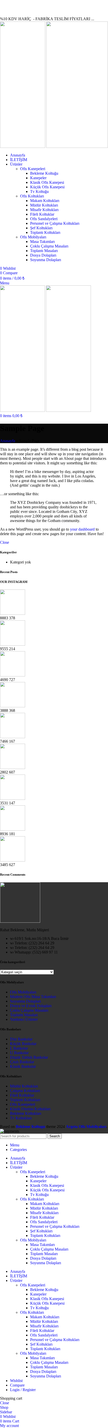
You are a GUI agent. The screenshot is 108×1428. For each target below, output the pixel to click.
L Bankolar (19, 1048)
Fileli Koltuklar (42, 214)
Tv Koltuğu (39, 191)
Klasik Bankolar (23, 1066)
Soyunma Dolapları (45, 260)
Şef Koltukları (41, 228)
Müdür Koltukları (44, 205)
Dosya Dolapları (43, 255)
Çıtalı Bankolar (22, 1062)
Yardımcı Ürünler (24, 1019)
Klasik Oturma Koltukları (30, 1109)
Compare (17, 1385)
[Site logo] (23, 146)
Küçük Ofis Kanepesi (47, 187)
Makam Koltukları (44, 200)
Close (4, 542)
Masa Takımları (42, 241)
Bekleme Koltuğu (44, 173)
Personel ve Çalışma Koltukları (54, 223)
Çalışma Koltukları (25, 1091)
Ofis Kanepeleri (32, 169)
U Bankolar (19, 1053)
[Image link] (20, 921)
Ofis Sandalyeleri (44, 219)
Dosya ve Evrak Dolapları (30, 1006)
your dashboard (82, 529)
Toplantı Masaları (44, 250)
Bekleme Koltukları (25, 1113)
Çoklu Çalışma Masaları (49, 246)
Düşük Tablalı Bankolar (29, 1057)
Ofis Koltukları (32, 196)
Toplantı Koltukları (45, 232)
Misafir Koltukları (44, 210)
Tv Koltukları (21, 1118)
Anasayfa (7, 441)
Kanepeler (38, 178)
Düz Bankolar (21, 1039)
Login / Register (23, 1390)
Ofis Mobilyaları (33, 237)
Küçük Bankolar (23, 1043)
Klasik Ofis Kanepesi (47, 182)
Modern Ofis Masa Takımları (33, 996)
